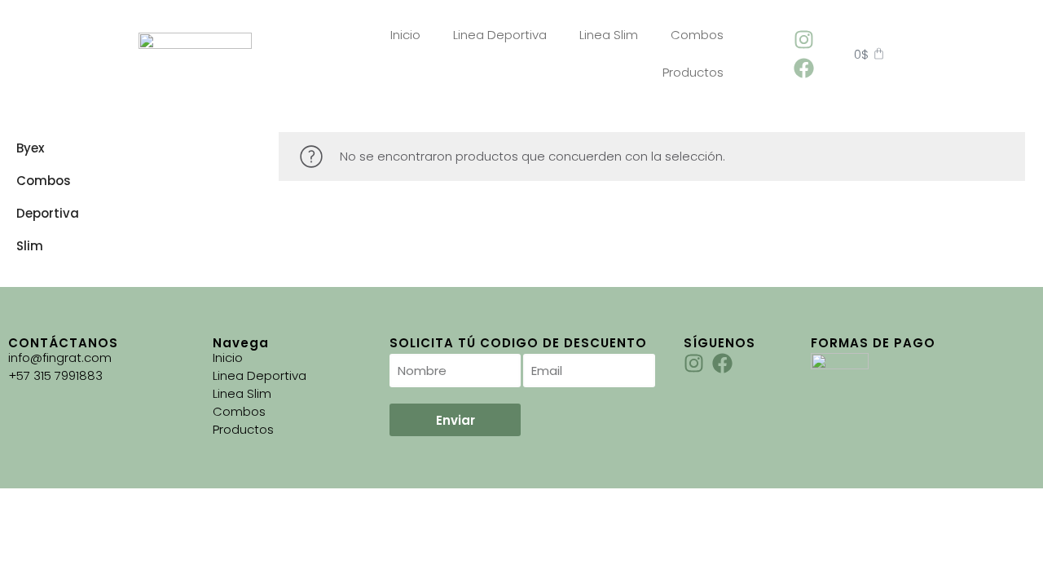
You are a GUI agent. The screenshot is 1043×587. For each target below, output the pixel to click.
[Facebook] (804, 68)
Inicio (405, 34)
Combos (697, 34)
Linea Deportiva (500, 34)
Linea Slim (608, 34)
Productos (693, 72)
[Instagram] (804, 39)
